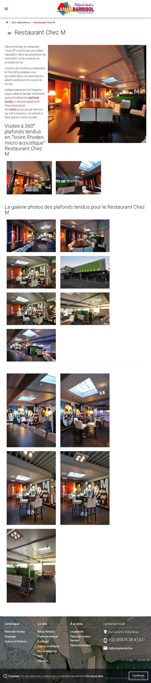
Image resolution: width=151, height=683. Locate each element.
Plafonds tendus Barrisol (80, 639)
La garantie (77, 632)
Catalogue (12, 624)
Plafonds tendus (15, 632)
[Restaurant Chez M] (97, 94)
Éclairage (10, 637)
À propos (76, 624)
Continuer (138, 676)
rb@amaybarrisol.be (120, 648)
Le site (42, 624)
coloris (12, 109)
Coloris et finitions (16, 641)
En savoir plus (95, 676)
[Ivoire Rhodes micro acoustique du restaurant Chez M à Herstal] (29, 177)
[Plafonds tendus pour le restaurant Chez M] (31, 236)
